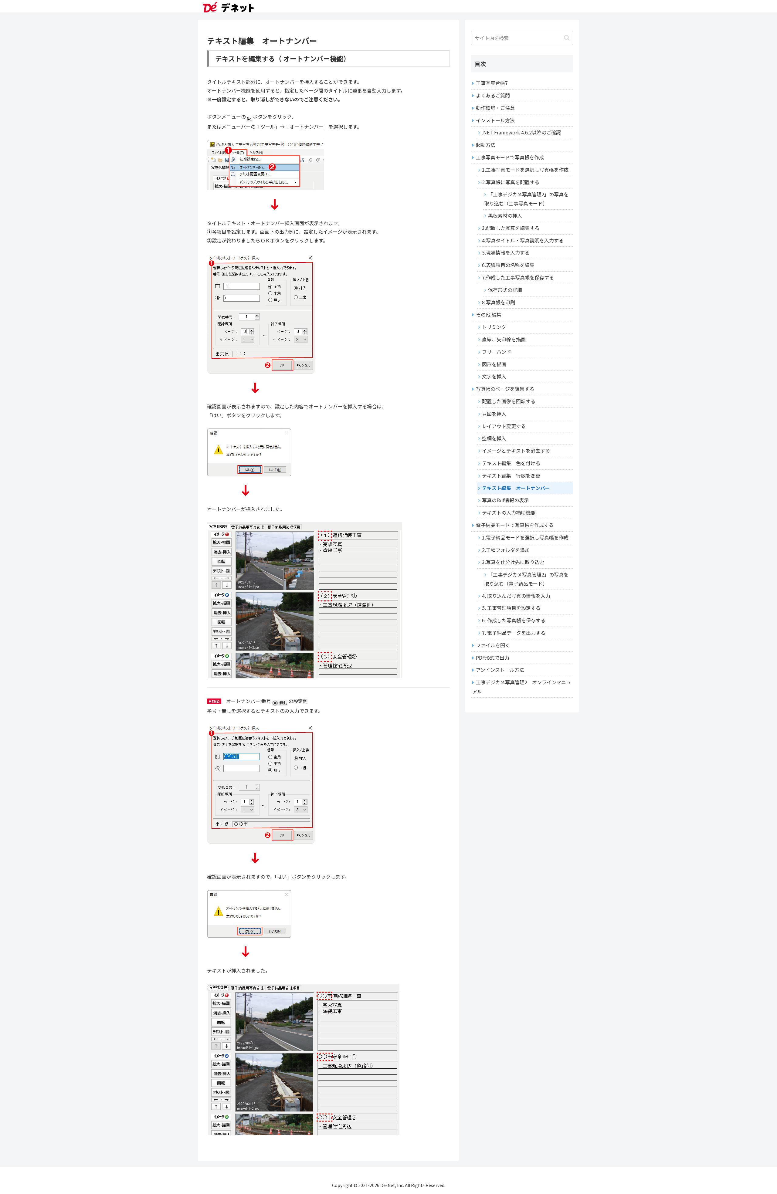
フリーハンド (496, 351)
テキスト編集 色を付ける (511, 463)
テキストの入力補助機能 (508, 512)
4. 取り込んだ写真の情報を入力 (516, 595)
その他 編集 (488, 314)
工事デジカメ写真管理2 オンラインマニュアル (521, 686)
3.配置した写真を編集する (510, 228)
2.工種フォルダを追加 (506, 549)
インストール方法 (495, 120)
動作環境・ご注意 (495, 107)
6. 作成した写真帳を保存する (513, 620)
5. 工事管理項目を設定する (511, 607)
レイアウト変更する (504, 426)
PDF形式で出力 (492, 657)
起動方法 (485, 144)
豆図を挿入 (494, 413)
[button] (567, 37)
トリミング (494, 326)
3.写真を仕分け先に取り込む (513, 562)
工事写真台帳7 (492, 82)
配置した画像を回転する (508, 401)
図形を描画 (494, 364)
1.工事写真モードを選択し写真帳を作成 (525, 169)
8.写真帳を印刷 (498, 302)
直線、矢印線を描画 (504, 339)
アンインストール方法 (500, 669)
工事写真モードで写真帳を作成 (510, 157)
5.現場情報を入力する (506, 252)
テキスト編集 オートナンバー (516, 488)
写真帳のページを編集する (505, 388)
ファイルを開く (493, 645)
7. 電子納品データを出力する (513, 632)
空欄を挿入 (494, 438)
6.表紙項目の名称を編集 (508, 265)
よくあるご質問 (493, 95)
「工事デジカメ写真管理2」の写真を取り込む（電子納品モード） (526, 579)
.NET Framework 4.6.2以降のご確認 (521, 132)
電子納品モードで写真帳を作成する (515, 525)
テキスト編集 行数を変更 (511, 475)
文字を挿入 (494, 376)
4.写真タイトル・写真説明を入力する (523, 240)
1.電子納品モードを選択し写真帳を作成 (525, 537)
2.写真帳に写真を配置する (510, 182)
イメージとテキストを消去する (516, 450)
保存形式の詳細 (505, 289)
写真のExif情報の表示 (505, 500)
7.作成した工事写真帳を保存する (518, 277)
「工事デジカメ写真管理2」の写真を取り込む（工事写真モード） (526, 199)
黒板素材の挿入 (505, 215)
